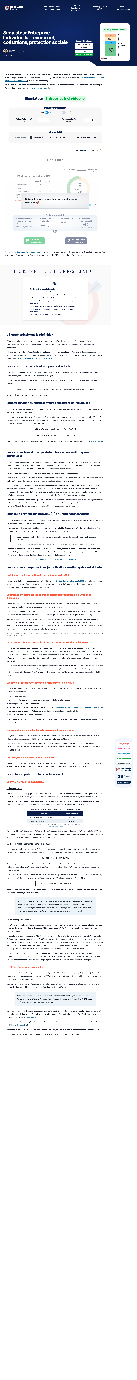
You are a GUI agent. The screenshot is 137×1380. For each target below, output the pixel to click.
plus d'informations (57, 826)
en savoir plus (76, 911)
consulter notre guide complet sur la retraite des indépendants (78, 707)
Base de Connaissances (123, 8)
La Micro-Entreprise (83, 44)
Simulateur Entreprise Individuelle (42, 289)
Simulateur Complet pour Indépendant (52, 8)
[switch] (47, 112)
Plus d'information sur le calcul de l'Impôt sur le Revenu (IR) (55, 560)
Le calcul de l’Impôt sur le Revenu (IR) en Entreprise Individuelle (53, 306)
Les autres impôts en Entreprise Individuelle (46, 315)
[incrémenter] (48, 119)
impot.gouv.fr (31, 1017)
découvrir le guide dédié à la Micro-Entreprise (34, 358)
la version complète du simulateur (26, 252)
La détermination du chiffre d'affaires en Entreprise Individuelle (53, 298)
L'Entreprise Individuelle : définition (42, 292)
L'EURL (84, 51)
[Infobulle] (70, 112)
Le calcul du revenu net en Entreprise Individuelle (48, 295)
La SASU (83, 48)
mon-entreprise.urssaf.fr (39, 88)
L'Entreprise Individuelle (84, 54)
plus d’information (20, 1025)
